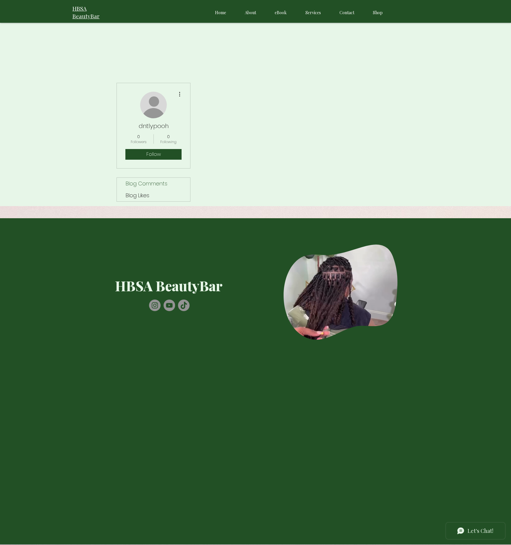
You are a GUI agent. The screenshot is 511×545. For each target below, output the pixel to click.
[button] (389, 333)
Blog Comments (146, 183)
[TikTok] (184, 305)
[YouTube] (169, 305)
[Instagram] (155, 305)
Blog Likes (137, 195)
